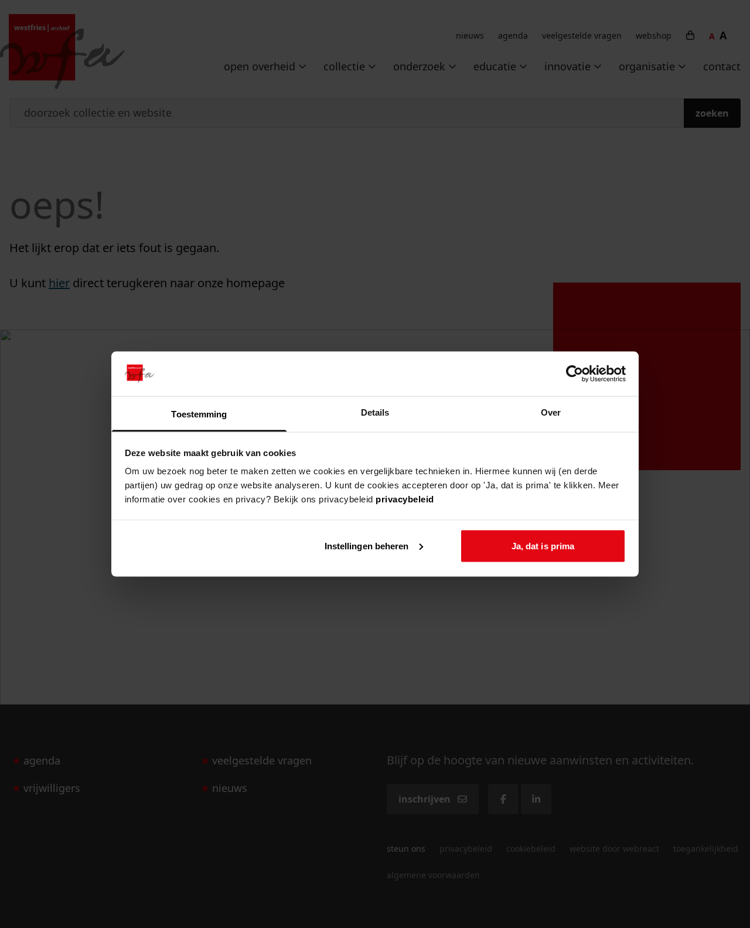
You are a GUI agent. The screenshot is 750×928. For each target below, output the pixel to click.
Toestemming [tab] (199, 414)
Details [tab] (375, 412)
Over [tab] (551, 412)
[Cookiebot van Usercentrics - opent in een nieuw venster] (574, 373)
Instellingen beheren (367, 545)
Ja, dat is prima (543, 545)
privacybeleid (405, 499)
